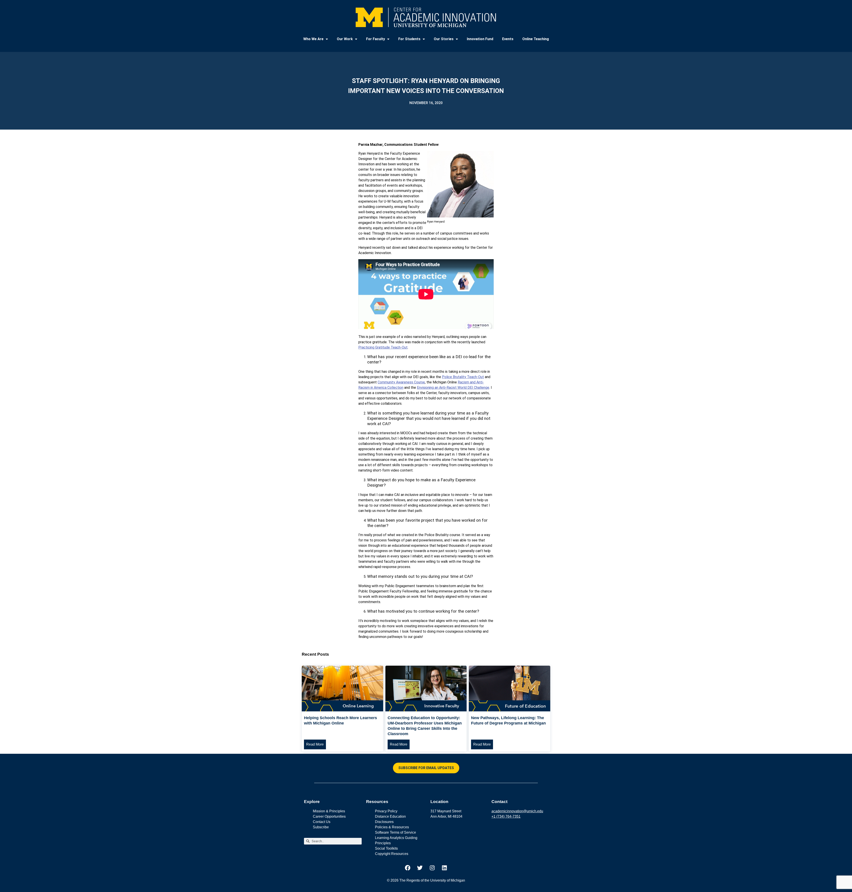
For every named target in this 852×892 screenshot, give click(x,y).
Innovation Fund (480, 39)
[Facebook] (407, 867)
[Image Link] (342, 710)
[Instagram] (432, 867)
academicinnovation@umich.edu (517, 811)
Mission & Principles (329, 811)
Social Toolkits (386, 848)
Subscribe (321, 827)
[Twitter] (420, 867)
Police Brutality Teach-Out (463, 377)
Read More (315, 744)
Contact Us (321, 822)
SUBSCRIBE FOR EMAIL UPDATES (426, 768)
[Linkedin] (444, 867)
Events (507, 39)
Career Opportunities (329, 816)
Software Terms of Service (395, 832)
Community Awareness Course (401, 382)
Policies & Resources (392, 827)
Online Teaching (535, 39)
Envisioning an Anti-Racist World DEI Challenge (453, 387)
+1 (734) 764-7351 (506, 816)
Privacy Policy (386, 811)
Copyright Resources (391, 854)
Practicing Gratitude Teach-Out (383, 347)
